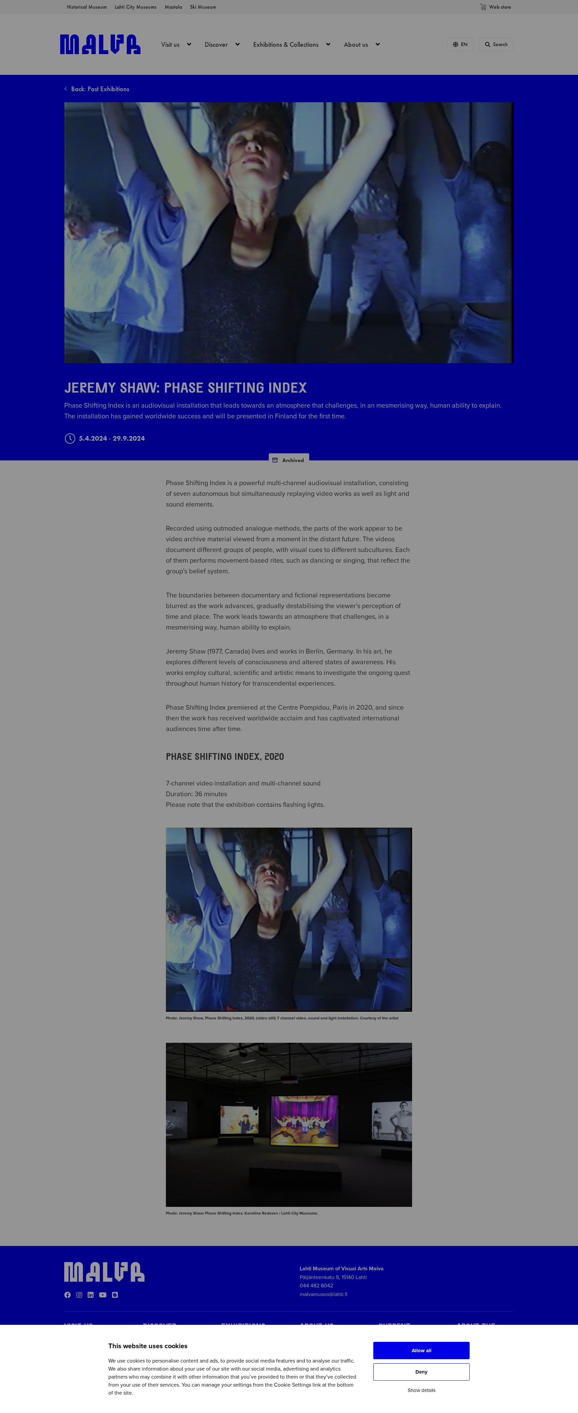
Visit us (180, 44)
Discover (226, 44)
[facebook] (67, 1295)
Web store (500, 6)
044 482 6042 (316, 1285)
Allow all (421, 1351)
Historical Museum (87, 6)
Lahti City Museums (136, 6)
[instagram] (79, 1295)
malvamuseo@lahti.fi (324, 1294)
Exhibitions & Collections (295, 44)
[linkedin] (91, 1295)
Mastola (173, 6)
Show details (422, 1390)
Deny (421, 1372)
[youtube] (103, 1295)
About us (365, 44)
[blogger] (115, 1295)
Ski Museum (203, 6)
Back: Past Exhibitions (99, 89)
